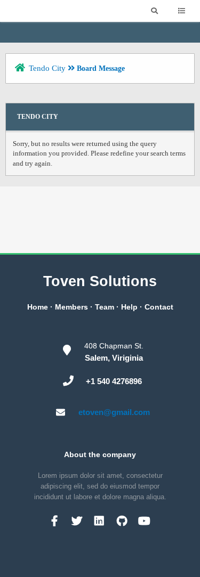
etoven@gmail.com (114, 412)
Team (104, 307)
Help (129, 307)
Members (71, 307)
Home (37, 307)
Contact (159, 307)
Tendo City (47, 68)
